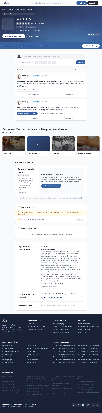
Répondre (69, 95)
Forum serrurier (32, 360)
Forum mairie (31, 362)
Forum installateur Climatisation (37, 348)
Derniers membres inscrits (37, 326)
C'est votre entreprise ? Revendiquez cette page (20, 14)
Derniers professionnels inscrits (63, 326)
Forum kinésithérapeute (35, 357)
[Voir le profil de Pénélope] (19, 76)
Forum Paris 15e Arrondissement (64, 351)
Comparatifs (7, 372)
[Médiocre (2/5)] (41, 62)
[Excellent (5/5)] (54, 62)
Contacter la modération (36, 329)
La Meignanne (40, 219)
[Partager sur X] (74, 405)
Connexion (92, 3)
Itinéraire (74, 294)
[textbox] (53, 56)
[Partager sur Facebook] (78, 405)
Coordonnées (35, 36)
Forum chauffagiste (8, 357)
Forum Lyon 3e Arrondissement (87, 362)
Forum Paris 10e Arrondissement (88, 354)
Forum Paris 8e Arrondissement (63, 354)
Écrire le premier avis (52, 186)
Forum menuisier (32, 354)
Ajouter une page (59, 324)
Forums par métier (10, 342)
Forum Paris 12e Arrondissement (64, 362)
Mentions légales (84, 329)
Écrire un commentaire (15, 36)
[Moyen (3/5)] (45, 62)
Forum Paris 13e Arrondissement (88, 351)
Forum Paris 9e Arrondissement (88, 360)
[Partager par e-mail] (93, 405)
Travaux (23, 219)
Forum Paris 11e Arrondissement (64, 357)
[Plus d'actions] (83, 75)
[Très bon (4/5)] (49, 62)
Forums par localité (61, 342)
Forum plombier (7, 346)
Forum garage (7, 360)
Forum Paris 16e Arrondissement (64, 348)
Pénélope (25, 76)
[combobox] (51, 3)
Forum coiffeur (7, 354)
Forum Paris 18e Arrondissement (64, 360)
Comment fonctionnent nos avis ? (29, 90)
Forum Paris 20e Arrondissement (88, 346)
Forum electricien (8, 348)
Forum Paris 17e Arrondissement (64, 346)
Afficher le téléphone (55, 297)
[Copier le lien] (98, 405)
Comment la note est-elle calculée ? (72, 198)
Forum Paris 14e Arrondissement (88, 357)
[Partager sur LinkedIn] (83, 405)
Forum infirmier (7, 362)
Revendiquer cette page (28, 113)
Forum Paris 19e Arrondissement (88, 348)
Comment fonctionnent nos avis (89, 326)
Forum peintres (32, 346)
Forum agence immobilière (11, 351)
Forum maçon (31, 351)
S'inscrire (31, 324)
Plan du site (82, 332)
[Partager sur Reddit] (88, 405)
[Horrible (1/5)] (36, 62)
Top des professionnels (60, 329)
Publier (80, 62)
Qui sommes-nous (84, 324)
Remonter (35, 95)
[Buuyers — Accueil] (6, 3)
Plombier (20, 27)
